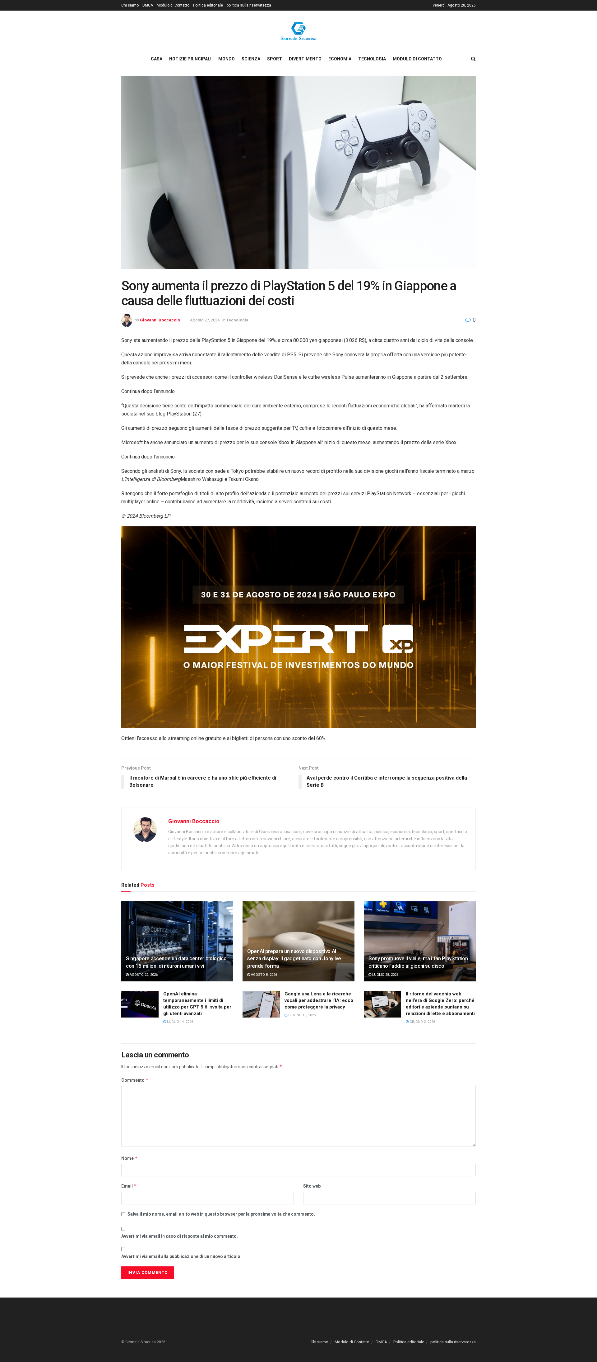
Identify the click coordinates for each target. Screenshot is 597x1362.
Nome (129, 1158)
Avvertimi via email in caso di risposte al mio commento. (179, 1236)
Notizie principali (190, 58)
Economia (339, 58)
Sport (274, 58)
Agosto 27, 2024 (205, 320)
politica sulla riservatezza (249, 5)
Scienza (251, 58)
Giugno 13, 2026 (301, 1015)
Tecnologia (372, 58)
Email (129, 1186)
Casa (156, 58)
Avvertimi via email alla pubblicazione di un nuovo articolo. (181, 1256)
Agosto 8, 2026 (263, 975)
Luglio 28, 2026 (384, 975)
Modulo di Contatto (173, 5)
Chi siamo (130, 5)
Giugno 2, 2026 (422, 1022)
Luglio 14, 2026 (179, 1022)
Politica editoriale (208, 5)
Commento (135, 1080)
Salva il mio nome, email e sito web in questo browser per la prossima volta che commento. (221, 1214)
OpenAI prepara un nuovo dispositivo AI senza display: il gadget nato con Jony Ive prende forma (294, 958)
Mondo (226, 58)
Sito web (312, 1186)
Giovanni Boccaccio (160, 320)
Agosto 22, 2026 (143, 975)
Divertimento (305, 58)
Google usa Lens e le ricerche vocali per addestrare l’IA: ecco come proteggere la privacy (319, 1000)
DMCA (147, 5)
